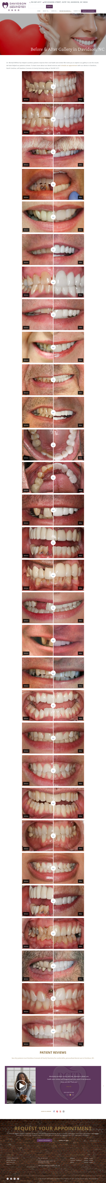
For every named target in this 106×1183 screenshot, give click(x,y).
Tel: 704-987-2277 (43, 1158)
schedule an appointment (69, 65)
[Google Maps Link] (57, 1112)
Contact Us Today (64, 1140)
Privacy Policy (84, 1178)
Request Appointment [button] (88, 11)
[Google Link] (12, 11)
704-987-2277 (36, 2)
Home (39, 11)
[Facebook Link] (9, 11)
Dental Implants (11, 1160)
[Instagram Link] (18, 11)
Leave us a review (46, 1111)
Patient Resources (65, 11)
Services (53, 11)
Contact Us (77, 11)
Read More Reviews (69, 1092)
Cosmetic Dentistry (12, 1158)
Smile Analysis (10, 1162)
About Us (45, 11)
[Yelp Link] (15, 11)
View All (8, 1164)
